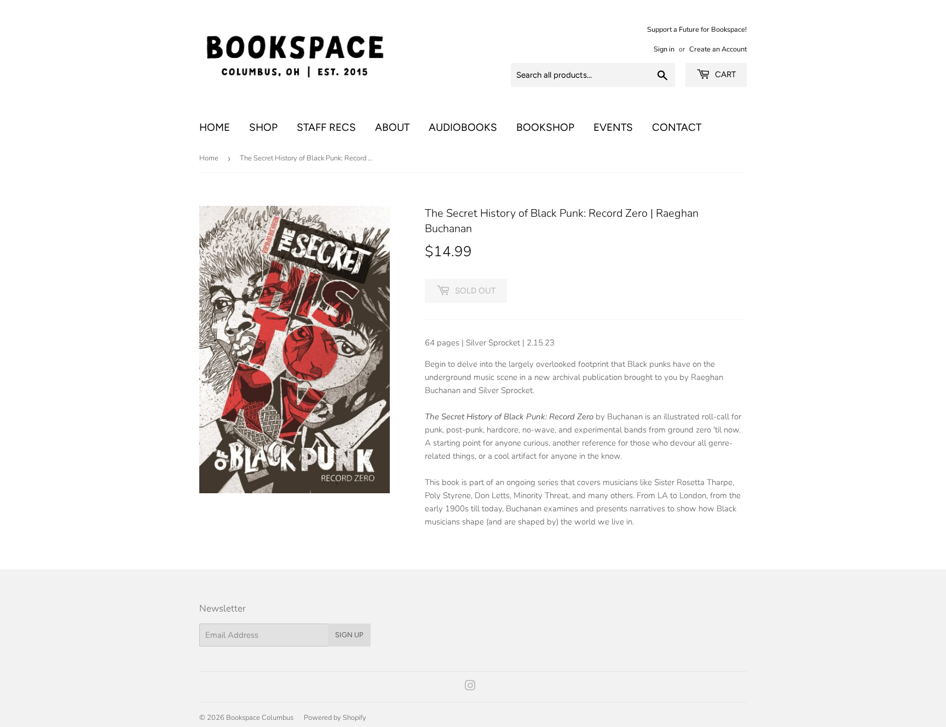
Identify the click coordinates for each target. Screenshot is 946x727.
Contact (676, 127)
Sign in (664, 49)
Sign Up (349, 635)
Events (613, 127)
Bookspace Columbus (259, 718)
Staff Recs (326, 127)
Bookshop (545, 127)
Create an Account (718, 49)
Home (214, 127)
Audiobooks (463, 127)
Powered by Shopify (335, 718)
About (392, 127)
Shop (263, 127)
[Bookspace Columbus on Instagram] (470, 687)
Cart (724, 74)
